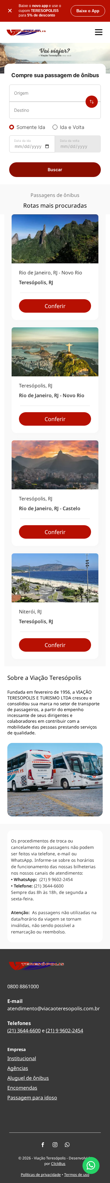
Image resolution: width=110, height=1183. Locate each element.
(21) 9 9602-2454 (64, 1030)
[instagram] (55, 1145)
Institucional (21, 1058)
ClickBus (58, 1163)
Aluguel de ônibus (28, 1078)
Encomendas (22, 1087)
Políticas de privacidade (41, 1174)
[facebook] (42, 1145)
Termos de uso (76, 1174)
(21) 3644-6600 (24, 1030)
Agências (17, 1068)
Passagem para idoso (32, 1097)
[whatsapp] (67, 1145)
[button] (98, 32)
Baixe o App (87, 11)
